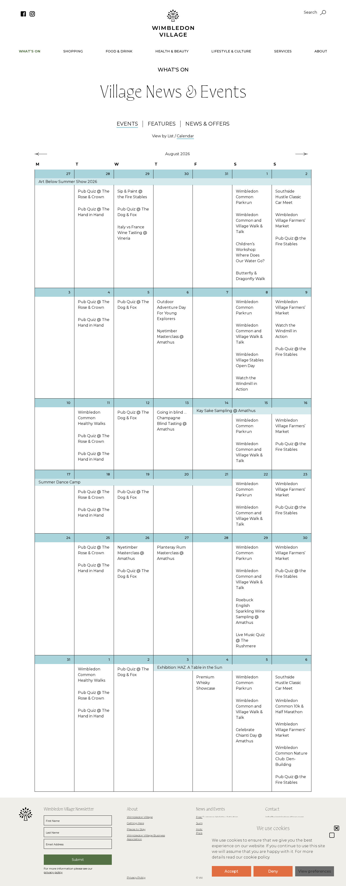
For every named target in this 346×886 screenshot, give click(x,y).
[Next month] (301, 154)
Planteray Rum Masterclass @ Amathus (171, 553)
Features (162, 124)
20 (186, 474)
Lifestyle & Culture (231, 51)
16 (305, 403)
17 (68, 474)
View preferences (314, 871)
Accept (231, 871)
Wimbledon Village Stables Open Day (249, 360)
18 (108, 474)
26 (147, 538)
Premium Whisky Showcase (205, 683)
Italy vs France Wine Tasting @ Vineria (132, 233)
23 (305, 474)
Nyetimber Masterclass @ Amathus (170, 336)
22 (266, 474)
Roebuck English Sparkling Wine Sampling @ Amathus (250, 611)
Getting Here (135, 823)
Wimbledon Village (140, 817)
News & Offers (207, 124)
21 (226, 474)
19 (147, 474)
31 (226, 174)
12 (147, 403)
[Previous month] (41, 154)
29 (147, 174)
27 (68, 174)
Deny (273, 871)
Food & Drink (119, 51)
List (171, 136)
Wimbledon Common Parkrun (247, 197)
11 (108, 403)
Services (283, 51)
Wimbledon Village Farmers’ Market (290, 220)
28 (108, 174)
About (320, 51)
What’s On (29, 51)
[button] (332, 835)
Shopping (73, 51)
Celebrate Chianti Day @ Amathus (249, 735)
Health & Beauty (172, 51)
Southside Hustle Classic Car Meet (288, 197)
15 (266, 403)
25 (108, 538)
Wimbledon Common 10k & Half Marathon (289, 706)
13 (187, 403)
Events (127, 124)
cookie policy (256, 857)
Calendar (185, 136)
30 (186, 174)
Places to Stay (136, 829)
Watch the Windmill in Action (246, 384)
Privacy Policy (136, 877)
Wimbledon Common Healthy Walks (91, 418)
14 (226, 403)
